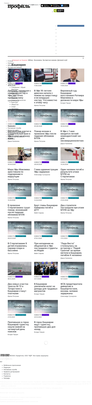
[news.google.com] (58, 43)
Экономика (38, 60)
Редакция (7, 367)
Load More (46, 343)
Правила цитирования (11, 372)
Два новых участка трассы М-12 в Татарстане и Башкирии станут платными (18, 289)
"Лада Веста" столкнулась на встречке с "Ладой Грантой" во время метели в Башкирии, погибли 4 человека (71, 249)
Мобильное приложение (12, 365)
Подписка (7, 376)
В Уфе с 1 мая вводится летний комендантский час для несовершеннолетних (72, 136)
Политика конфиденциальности (11, 399)
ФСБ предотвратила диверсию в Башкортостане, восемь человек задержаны (71, 289)
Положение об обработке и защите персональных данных (21, 397)
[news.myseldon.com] (58, 40)
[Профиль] (19, 7)
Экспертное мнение (50, 60)
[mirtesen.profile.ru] (58, 36)
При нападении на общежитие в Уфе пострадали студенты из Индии (46, 247)
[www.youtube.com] (58, 33)
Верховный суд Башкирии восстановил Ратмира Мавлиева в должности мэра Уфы (72, 95)
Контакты (7, 374)
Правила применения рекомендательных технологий (19, 401)
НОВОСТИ (11, 83)
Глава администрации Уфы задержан (46, 170)
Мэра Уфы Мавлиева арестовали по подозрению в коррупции (19, 173)
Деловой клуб (62, 60)
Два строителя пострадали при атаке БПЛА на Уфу (72, 207)
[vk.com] (70, 26)
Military (30, 60)
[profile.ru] (58, 50)
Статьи (10, 61)
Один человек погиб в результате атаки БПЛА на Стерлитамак (72, 173)
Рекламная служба (10, 369)
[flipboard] (58, 53)
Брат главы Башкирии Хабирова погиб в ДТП (46, 207)
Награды (7, 378)
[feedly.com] (58, 47)
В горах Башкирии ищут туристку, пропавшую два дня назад (44, 326)
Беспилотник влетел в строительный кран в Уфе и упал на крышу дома (19, 135)
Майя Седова (39, 213)
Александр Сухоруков (42, 174)
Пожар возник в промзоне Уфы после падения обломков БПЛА (45, 135)
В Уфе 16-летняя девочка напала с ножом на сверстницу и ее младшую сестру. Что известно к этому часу (45, 96)
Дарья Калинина (13, 141)
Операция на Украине (19, 60)
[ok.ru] (58, 29)
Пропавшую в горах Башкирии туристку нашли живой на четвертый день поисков (18, 327)
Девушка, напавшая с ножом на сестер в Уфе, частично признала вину (19, 94)
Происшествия (47, 83)
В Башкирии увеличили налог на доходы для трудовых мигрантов (45, 287)
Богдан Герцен (66, 103)
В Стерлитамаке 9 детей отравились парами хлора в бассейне (17, 247)
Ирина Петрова (13, 101)
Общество (19, 83)
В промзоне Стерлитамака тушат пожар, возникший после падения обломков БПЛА (19, 210)
